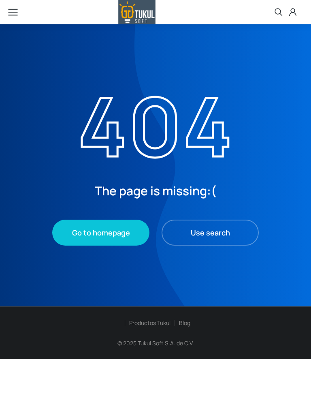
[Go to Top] (291, 395)
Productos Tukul (149, 323)
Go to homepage (101, 232)
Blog (184, 323)
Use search (210, 232)
